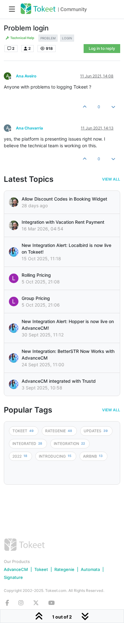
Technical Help (22, 38)
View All (111, 179)
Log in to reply (102, 48)
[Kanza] (13, 252)
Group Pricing (36, 298)
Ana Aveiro (26, 76)
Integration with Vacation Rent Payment (63, 222)
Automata (90, 569)
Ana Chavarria (29, 128)
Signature (13, 577)
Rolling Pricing (36, 275)
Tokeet (41, 569)
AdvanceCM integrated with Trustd (59, 381)
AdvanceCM (16, 569)
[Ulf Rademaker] (13, 202)
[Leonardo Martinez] (13, 225)
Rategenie (64, 569)
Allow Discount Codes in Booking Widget (64, 199)
